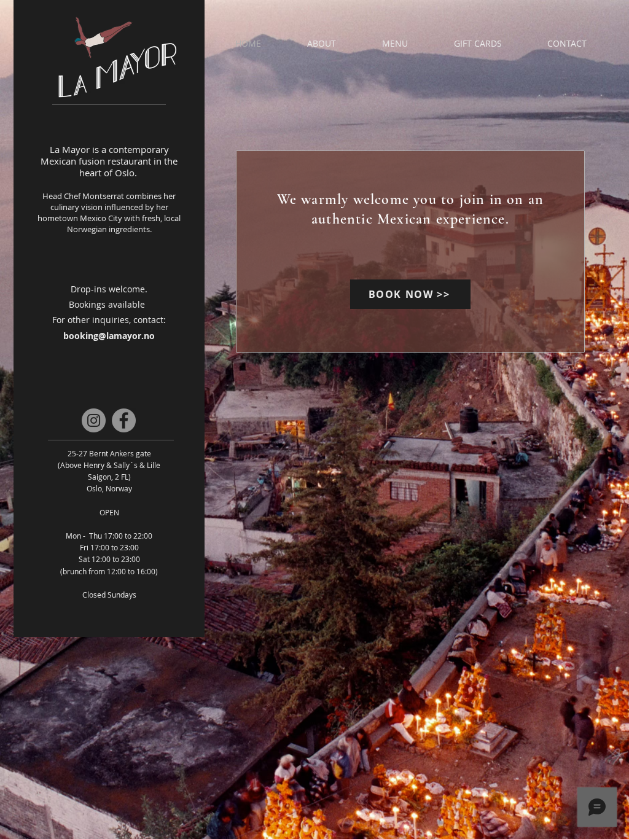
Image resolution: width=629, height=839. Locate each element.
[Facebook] (124, 420)
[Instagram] (94, 420)
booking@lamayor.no (109, 335)
